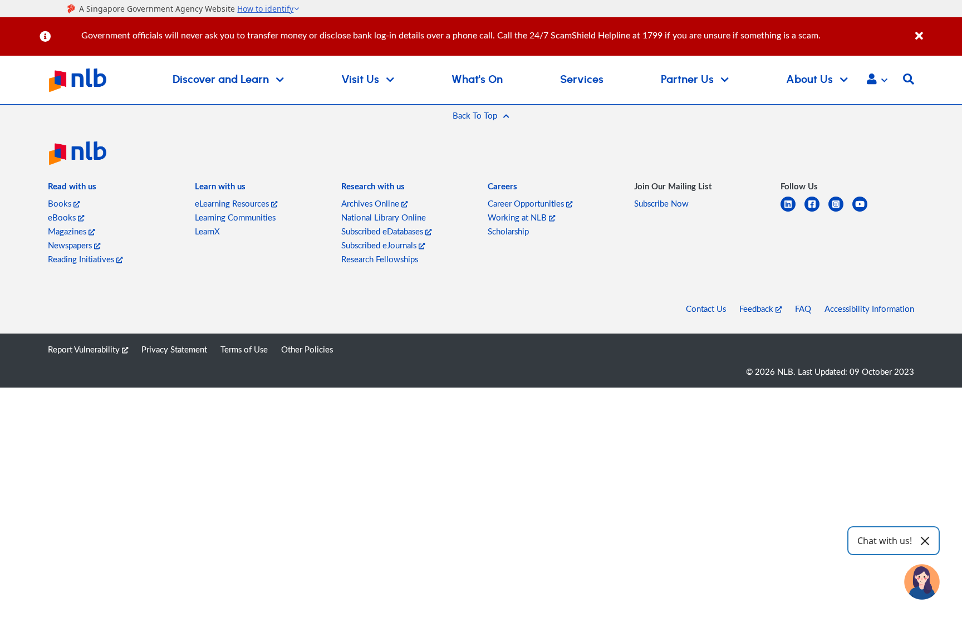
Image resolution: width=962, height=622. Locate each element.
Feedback (757, 308)
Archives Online (371, 203)
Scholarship (508, 231)
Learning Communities (235, 217)
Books (60, 203)
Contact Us (706, 308)
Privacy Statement (174, 349)
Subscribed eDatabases (383, 231)
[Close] (936, 29)
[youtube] (864, 211)
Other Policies (307, 349)
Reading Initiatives (82, 259)
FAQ (803, 308)
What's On (477, 79)
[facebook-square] (816, 211)
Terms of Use (244, 349)
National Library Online (383, 217)
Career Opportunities (527, 203)
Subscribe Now (661, 203)
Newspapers (71, 245)
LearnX (207, 231)
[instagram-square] (840, 211)
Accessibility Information (869, 308)
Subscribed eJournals (380, 245)
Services (581, 79)
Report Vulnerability (85, 349)
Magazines (68, 231)
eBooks (63, 217)
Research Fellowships (379, 259)
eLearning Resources (233, 203)
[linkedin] (792, 211)
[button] (877, 80)
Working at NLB (518, 217)
